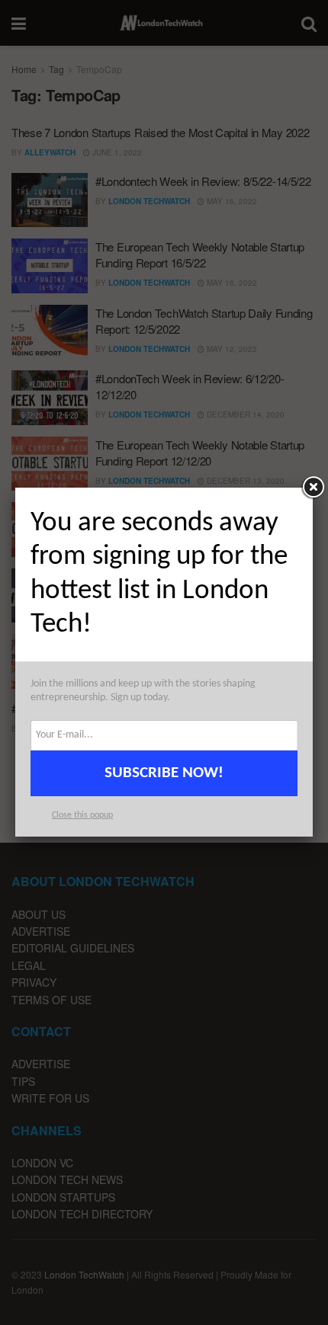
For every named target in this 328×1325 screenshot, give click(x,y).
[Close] (312, 487)
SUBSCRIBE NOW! (164, 773)
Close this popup (82, 815)
